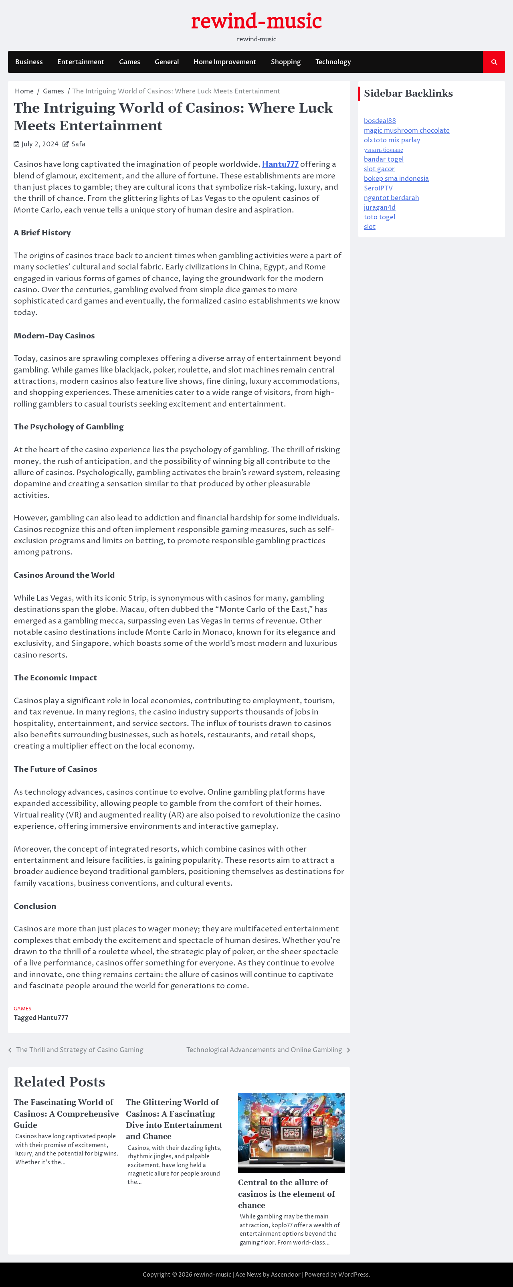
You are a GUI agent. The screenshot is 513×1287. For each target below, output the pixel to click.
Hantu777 (53, 1018)
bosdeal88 (380, 121)
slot (370, 227)
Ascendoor (286, 1275)
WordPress (353, 1275)
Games (129, 62)
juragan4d (380, 207)
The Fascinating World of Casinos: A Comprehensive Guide (66, 1114)
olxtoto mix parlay (392, 140)
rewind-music (256, 21)
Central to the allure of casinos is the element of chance (286, 1194)
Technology (333, 62)
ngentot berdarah (391, 198)
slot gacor (379, 169)
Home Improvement (225, 62)
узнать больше (383, 150)
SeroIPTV (378, 188)
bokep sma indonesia (396, 178)
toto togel (379, 217)
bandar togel (384, 159)
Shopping (286, 62)
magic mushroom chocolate (407, 130)
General (167, 62)
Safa (78, 144)
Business (29, 62)
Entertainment (81, 62)
